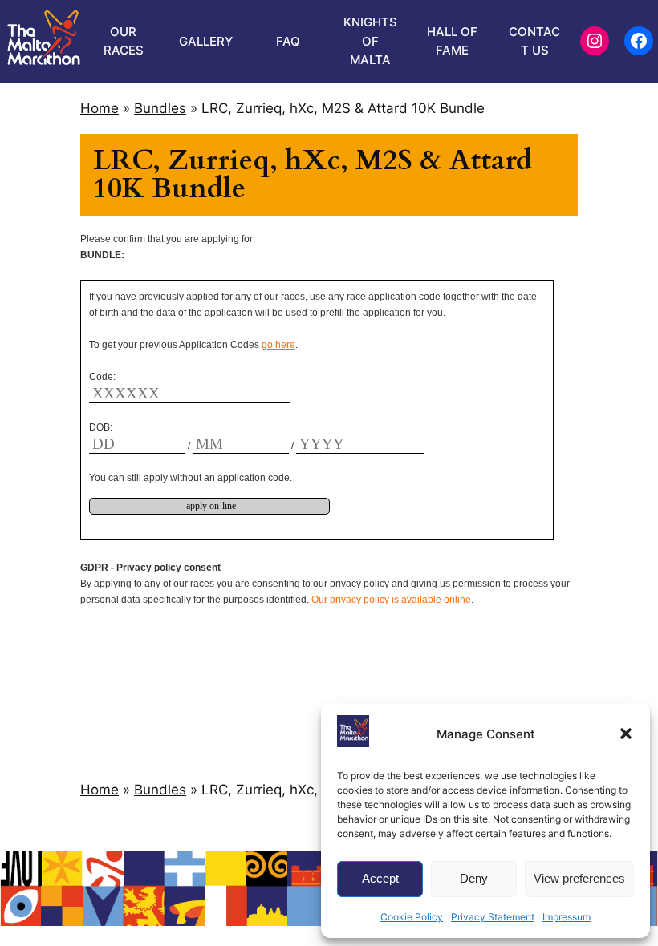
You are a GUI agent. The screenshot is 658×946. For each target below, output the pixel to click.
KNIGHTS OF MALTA (370, 40)
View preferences (579, 878)
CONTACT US (534, 41)
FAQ (288, 41)
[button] (626, 734)
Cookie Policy (411, 917)
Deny (474, 878)
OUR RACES (124, 41)
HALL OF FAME (452, 41)
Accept (380, 878)
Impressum (566, 917)
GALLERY (206, 41)
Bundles (160, 108)
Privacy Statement (492, 917)
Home (99, 108)
